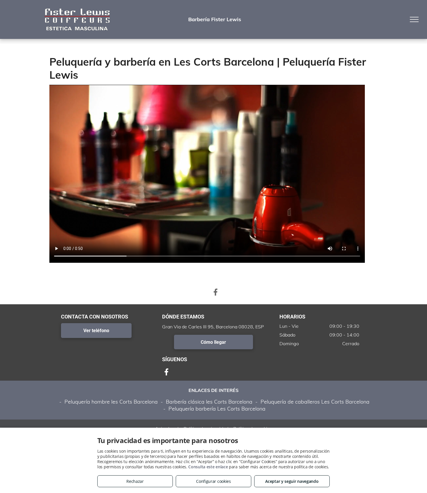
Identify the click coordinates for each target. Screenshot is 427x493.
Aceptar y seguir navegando (291, 481)
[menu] (414, 19)
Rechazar (135, 481)
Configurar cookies (213, 481)
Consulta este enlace (208, 466)
